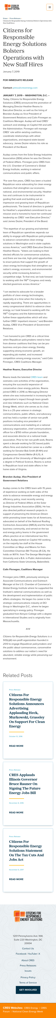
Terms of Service (28, 982)
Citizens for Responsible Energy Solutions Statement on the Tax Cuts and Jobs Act (26, 851)
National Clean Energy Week (28, 1011)
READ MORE (16, 746)
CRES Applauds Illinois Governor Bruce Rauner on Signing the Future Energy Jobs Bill (24, 784)
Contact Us (28, 948)
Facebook (21, 954)
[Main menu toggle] (49, 7)
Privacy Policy (28, 977)
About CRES (28, 960)
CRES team (37, 377)
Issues (28, 971)
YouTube (32, 954)
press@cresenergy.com (25, 88)
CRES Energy (31, 1008)
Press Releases (28, 965)
